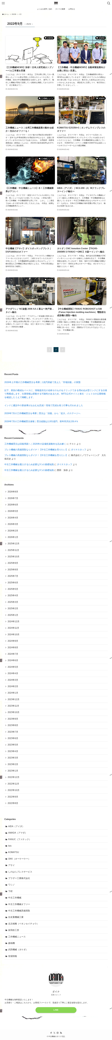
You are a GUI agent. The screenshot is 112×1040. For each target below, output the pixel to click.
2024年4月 (13, 673)
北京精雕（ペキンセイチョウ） (23, 924)
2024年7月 (13, 654)
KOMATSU (13, 852)
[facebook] (51, 1033)
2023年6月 (13, 738)
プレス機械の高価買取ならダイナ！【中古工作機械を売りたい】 (36, 449)
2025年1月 (13, 615)
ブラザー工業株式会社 (19, 878)
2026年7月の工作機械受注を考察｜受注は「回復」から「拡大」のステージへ (42, 413)
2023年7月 (13, 732)
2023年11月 (13, 706)
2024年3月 (13, 680)
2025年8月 (13, 569)
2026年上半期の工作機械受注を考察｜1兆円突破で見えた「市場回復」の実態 (42, 382)
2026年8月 (13, 491)
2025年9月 (13, 563)
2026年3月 (13, 524)
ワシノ (11, 884)
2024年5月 (13, 667)
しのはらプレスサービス (20, 872)
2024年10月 (13, 634)
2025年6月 (13, 582)
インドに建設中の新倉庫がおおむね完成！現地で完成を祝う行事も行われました (43, 405)
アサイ (11, 865)
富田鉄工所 (13, 930)
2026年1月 (13, 537)
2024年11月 (13, 628)
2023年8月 (13, 725)
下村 (10, 891)
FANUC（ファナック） (19, 839)
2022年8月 (13, 803)
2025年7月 (13, 576)
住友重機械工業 (15, 917)
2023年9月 (13, 719)
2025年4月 (13, 595)
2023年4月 (13, 751)
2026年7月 (13, 498)
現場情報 (12, 956)
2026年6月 (13, 504)
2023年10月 (13, 712)
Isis (9, 846)
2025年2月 (13, 608)
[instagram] (57, 1033)
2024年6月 (13, 660)
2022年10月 (13, 790)
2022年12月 (13, 777)
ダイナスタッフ (78, 449)
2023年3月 (13, 758)
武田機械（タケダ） (18, 949)
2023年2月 (13, 764)
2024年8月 (13, 647)
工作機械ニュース (17, 937)
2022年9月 (13, 797)
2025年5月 (13, 589)
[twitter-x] (54, 1033)
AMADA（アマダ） (17, 833)
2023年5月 (13, 745)
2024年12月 (13, 621)
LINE (56, 1010)
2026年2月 (13, 531)
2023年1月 (13, 771)
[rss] (61, 1033)
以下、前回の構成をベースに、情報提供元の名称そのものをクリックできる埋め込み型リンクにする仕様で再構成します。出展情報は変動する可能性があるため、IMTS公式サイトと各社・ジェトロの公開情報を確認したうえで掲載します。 (55, 393)
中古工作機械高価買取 (19, 911)
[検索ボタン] (108, 3)
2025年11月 (13, 550)
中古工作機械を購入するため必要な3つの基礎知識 (29, 464)
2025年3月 (13, 602)
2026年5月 (13, 511)
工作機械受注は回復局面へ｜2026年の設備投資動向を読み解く (35, 444)
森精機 (11, 943)
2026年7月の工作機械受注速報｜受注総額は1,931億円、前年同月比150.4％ (41, 421)
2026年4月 (13, 518)
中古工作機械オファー (19, 904)
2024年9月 (13, 641)
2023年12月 (13, 699)
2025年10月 (13, 556)
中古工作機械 (14, 897)
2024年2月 (13, 686)
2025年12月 (13, 543)
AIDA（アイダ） (16, 826)
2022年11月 (13, 784)
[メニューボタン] (3, 3)
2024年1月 (13, 693)
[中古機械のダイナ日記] (56, 3)
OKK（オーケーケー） (19, 859)
